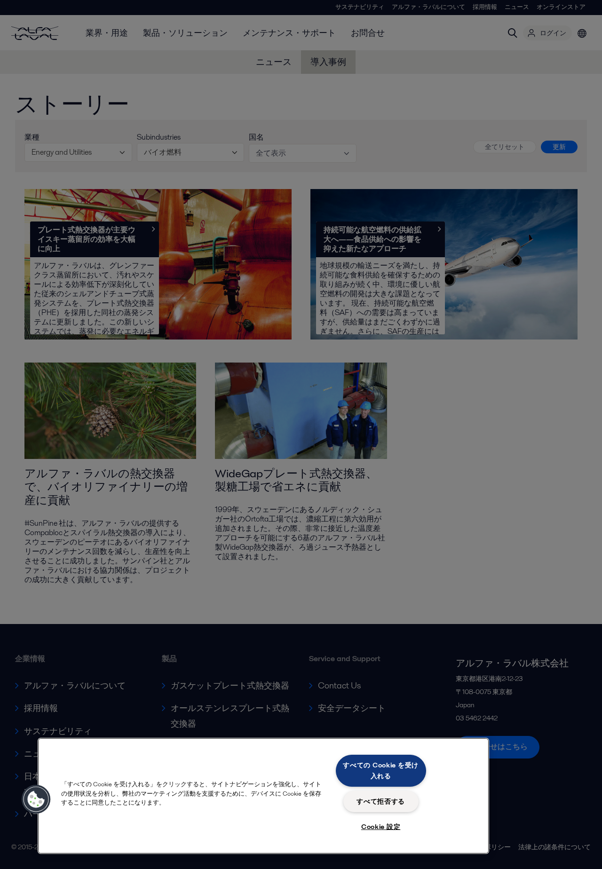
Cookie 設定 (380, 826)
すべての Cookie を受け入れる (381, 770)
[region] (263, 796)
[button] (36, 799)
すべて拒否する (380, 801)
